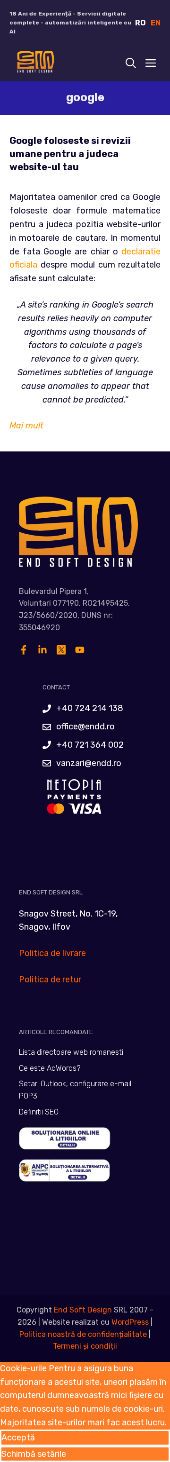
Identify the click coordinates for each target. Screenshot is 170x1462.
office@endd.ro (85, 726)
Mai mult (26, 425)
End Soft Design (83, 1309)
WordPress (130, 1322)
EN (156, 22)
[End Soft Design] (34, 64)
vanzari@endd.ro (88, 763)
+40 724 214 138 (89, 708)
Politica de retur (50, 979)
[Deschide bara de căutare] (131, 64)
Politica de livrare (52, 953)
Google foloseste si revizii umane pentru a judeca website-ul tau (70, 154)
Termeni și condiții (85, 1346)
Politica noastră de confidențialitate (83, 1334)
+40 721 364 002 (90, 745)
